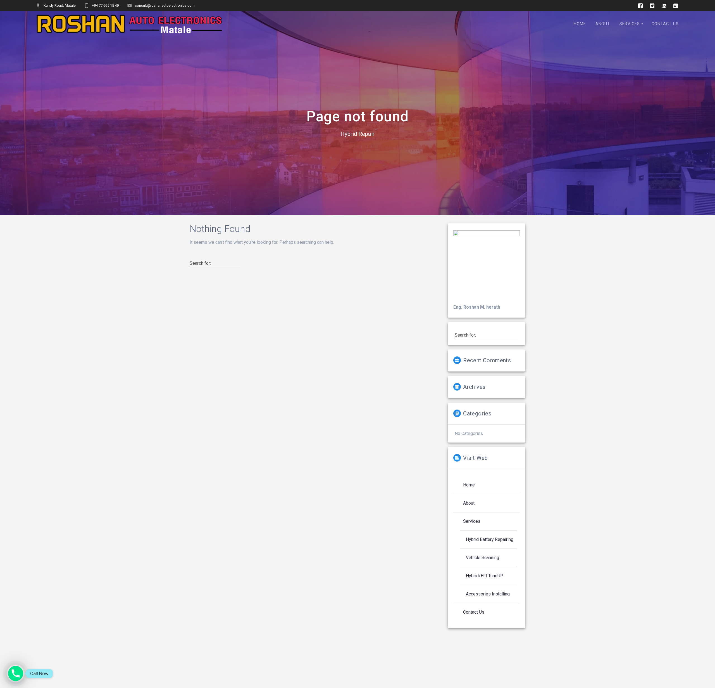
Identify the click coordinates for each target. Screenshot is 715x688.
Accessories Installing (488, 594)
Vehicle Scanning (482, 557)
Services (629, 24)
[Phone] (15, 673)
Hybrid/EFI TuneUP (484, 575)
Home (580, 24)
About (602, 24)
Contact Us (665, 24)
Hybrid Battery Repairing (489, 539)
